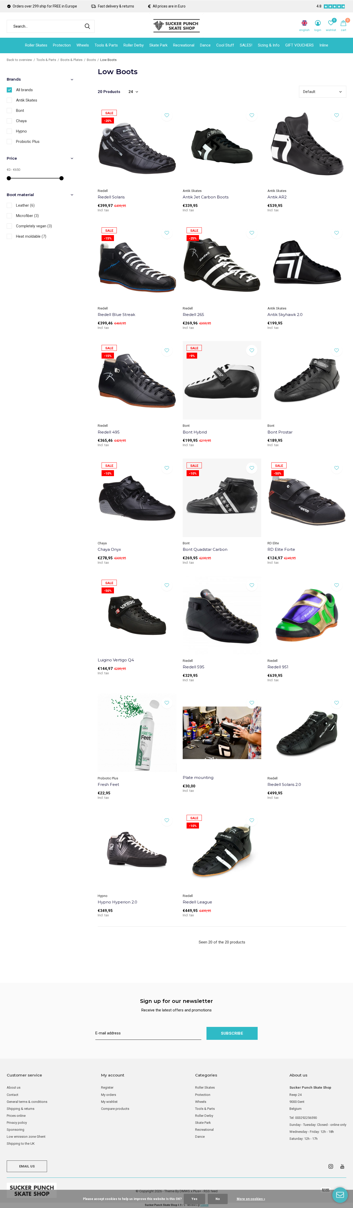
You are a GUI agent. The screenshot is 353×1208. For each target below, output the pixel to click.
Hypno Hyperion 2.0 (117, 902)
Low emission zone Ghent (26, 1137)
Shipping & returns (20, 1109)
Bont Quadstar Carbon (205, 549)
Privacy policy (17, 1123)
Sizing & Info (269, 45)
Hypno (21, 131)
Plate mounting (198, 777)
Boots (91, 60)
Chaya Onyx (109, 549)
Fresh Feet (108, 784)
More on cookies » (251, 1199)
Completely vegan (34, 226)
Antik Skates (26, 100)
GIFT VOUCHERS (299, 45)
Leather (25, 205)
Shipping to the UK (21, 1143)
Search (87, 26)
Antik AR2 (277, 197)
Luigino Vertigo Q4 (116, 659)
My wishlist (109, 1102)
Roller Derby (134, 45)
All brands (24, 90)
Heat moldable (31, 236)
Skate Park (158, 45)
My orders (108, 1095)
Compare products (115, 1109)
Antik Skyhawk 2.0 (285, 314)
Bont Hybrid (195, 432)
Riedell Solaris (111, 197)
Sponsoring (15, 1130)
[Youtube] (342, 1166)
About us (13, 1087)
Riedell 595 (193, 666)
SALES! (246, 45)
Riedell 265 (193, 314)
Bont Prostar (280, 432)
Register (107, 1087)
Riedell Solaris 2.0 (284, 784)
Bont (20, 110)
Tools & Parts (106, 45)
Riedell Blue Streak (116, 314)
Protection (62, 45)
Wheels (82, 45)
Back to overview (19, 60)
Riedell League (197, 902)
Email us (27, 1166)
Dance (205, 45)
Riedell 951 (277, 666)
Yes (194, 1199)
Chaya (21, 121)
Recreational (183, 45)
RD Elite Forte (281, 549)
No (218, 1199)
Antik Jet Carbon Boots (205, 197)
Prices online (16, 1116)
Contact (12, 1095)
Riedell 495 (109, 432)
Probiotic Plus (28, 141)
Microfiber (27, 215)
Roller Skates (36, 45)
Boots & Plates (71, 60)
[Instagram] (330, 1166)
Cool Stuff (225, 45)
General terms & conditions (27, 1102)
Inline (323, 45)
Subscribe (232, 1033)
